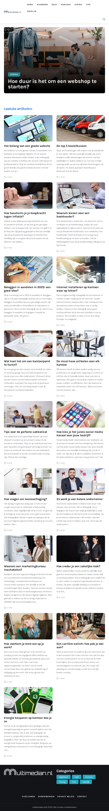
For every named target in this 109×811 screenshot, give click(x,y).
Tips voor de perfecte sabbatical (25, 432)
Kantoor (89, 777)
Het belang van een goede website (27, 146)
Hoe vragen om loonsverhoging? (25, 499)
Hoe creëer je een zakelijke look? (78, 566)
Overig (14, 74)
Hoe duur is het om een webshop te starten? (52, 84)
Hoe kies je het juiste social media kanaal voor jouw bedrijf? (79, 433)
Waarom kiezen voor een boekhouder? (72, 214)
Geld (77, 777)
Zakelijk (86, 782)
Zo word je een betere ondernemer (79, 499)
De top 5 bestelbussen (71, 146)
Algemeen (63, 777)
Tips (74, 782)
